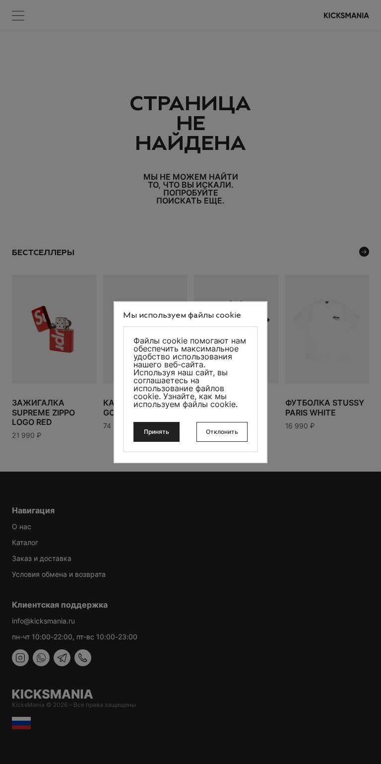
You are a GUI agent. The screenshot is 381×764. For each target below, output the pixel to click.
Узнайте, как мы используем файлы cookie (184, 400)
